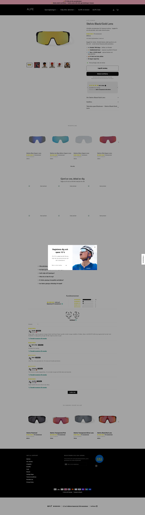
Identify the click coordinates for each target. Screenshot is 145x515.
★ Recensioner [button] (143, 259)
